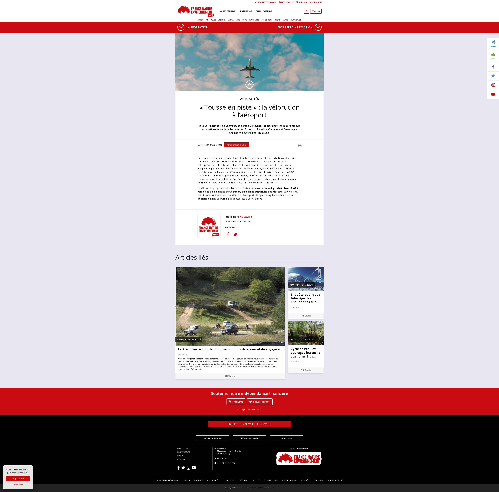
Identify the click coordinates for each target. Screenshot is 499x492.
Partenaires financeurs (212, 438)
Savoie (285, 20)
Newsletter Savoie (266, 2)
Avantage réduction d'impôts (249, 409)
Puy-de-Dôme (267, 20)
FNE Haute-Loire (271, 480)
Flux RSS (181, 459)
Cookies (271, 488)
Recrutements (183, 452)
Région (200, 20)
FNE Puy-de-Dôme (289, 480)
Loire (244, 20)
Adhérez (237, 401)
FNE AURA (239, 488)
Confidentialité (262, 488)
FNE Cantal (230, 480)
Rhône (277, 20)
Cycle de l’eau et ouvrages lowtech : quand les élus (305, 352)
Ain (207, 20)
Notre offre (287, 2)
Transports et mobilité (236, 144)
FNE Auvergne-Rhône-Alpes (167, 480)
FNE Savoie (245, 216)
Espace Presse (286, 438)
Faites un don (261, 401)
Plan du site (182, 448)
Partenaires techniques (249, 438)
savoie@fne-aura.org (226, 463)
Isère (238, 20)
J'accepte (19, 478)
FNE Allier (198, 480)
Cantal (231, 20)
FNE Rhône (305, 480)
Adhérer (303, 2)
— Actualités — (249, 99)
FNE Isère (243, 480)
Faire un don (315, 2)
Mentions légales (250, 488)
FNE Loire (256, 480)
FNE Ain (187, 480)
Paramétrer (18, 485)
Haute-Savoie (296, 20)
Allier (213, 20)
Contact (181, 455)
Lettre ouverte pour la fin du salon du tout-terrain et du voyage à (230, 349)
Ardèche (221, 20)
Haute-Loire (254, 20)
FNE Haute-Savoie (335, 480)
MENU (317, 11)
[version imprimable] (299, 146)
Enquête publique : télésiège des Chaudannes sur (305, 298)
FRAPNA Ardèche (214, 480)
